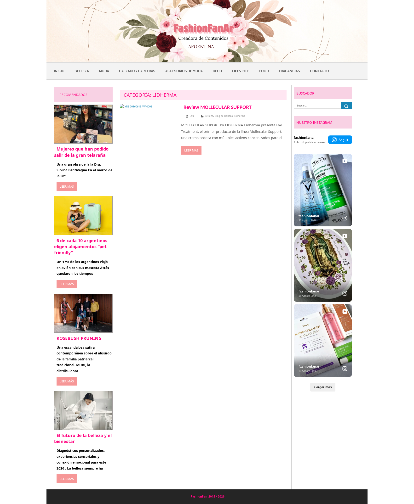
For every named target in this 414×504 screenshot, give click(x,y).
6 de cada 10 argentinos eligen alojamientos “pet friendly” (80, 246)
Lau (192, 116)
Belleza (82, 71)
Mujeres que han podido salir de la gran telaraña (81, 152)
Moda (104, 71)
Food (264, 71)
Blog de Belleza (224, 116)
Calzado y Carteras (137, 71)
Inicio (59, 71)
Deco (217, 71)
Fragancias (289, 71)
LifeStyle (240, 71)
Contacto (319, 71)
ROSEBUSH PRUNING (79, 338)
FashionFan (199, 496)
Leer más (191, 150)
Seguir (343, 140)
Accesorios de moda (184, 71)
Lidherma (239, 116)
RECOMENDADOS (73, 94)
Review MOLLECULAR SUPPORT (218, 107)
